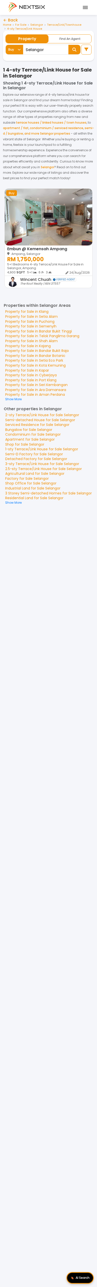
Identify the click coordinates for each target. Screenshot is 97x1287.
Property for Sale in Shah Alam (31, 340)
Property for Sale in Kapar (27, 370)
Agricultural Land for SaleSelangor (34, 473)
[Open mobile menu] (84, 7)
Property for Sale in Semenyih (30, 326)
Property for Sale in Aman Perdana (35, 394)
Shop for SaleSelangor (24, 444)
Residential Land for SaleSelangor (34, 497)
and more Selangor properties (47, 133)
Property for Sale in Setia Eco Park (34, 360)
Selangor (36, 25)
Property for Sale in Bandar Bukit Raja (37, 350)
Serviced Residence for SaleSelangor (37, 424)
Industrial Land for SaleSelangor (32, 488)
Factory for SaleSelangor (27, 478)
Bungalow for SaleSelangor (28, 429)
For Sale (20, 25)
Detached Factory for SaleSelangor (36, 458)
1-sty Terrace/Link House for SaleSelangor (41, 449)
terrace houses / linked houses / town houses (51, 122)
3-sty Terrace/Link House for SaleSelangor (42, 463)
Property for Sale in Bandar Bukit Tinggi (38, 331)
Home (7, 25)
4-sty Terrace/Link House (24, 29)
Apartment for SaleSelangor (30, 439)
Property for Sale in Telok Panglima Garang (42, 335)
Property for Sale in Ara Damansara (35, 389)
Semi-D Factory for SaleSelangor (34, 454)
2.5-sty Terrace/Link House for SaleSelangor (43, 468)
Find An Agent (70, 39)
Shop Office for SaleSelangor (30, 483)
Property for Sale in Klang (26, 311)
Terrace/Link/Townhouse (64, 25)
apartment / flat (16, 128)
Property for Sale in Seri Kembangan (36, 384)
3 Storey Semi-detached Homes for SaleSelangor (48, 493)
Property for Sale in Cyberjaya (31, 375)
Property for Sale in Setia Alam (31, 316)
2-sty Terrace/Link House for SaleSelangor (42, 414)
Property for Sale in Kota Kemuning (35, 365)
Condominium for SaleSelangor (33, 434)
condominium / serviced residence (56, 128)
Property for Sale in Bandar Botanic (35, 355)
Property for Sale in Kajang (28, 345)
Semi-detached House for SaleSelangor (40, 419)
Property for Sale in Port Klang (30, 380)
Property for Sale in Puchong (29, 321)
